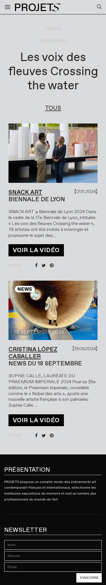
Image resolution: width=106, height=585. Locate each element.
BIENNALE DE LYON (36, 199)
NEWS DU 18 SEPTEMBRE (45, 363)
